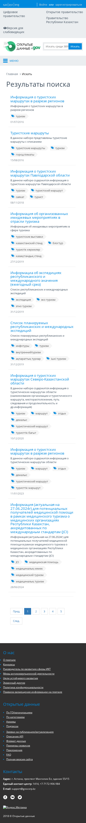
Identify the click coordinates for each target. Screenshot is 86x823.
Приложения (14, 750)
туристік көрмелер (28, 249)
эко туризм (48, 300)
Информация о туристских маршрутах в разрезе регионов (37, 99)
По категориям (15, 717)
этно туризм (24, 306)
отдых (62, 413)
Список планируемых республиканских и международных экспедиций (41, 326)
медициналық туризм (30, 581)
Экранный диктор (14, 683)
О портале (9, 660)
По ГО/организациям (19, 712)
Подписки (12, 726)
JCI (17, 562)
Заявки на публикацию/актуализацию (30, 732)
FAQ (8, 754)
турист (38, 197)
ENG (17, 4)
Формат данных (16, 741)
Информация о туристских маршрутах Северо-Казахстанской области (39, 379)
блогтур (58, 243)
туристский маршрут (49, 190)
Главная (12, 74)
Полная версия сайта (19, 759)
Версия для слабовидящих (13, 30)
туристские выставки (29, 236)
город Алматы (25, 154)
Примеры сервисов (18, 745)
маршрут (41, 413)
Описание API (14, 736)
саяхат (20, 197)
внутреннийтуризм (28, 352)
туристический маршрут (32, 426)
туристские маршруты (30, 148)
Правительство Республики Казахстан (62, 20)
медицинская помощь (43, 562)
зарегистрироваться (68, 4)
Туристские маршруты (29, 133)
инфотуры (22, 346)
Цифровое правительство (14, 14)
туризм (20, 116)
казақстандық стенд (28, 256)
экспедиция (23, 300)
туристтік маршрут (28, 488)
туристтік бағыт (26, 433)
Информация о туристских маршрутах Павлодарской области (40, 173)
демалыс (21, 420)
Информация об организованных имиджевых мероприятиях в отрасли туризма (39, 217)
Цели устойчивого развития (20, 678)
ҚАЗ (5, 4)
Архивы (11, 721)
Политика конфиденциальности (23, 687)
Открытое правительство (64, 12)
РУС (11, 4)
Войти (43, 4)
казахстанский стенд (29, 243)
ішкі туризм (58, 359)
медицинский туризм (30, 575)
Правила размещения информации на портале (32, 692)
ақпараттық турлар (28, 359)
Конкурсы (9, 664)
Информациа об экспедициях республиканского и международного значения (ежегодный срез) (35, 278)
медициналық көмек (29, 568)
